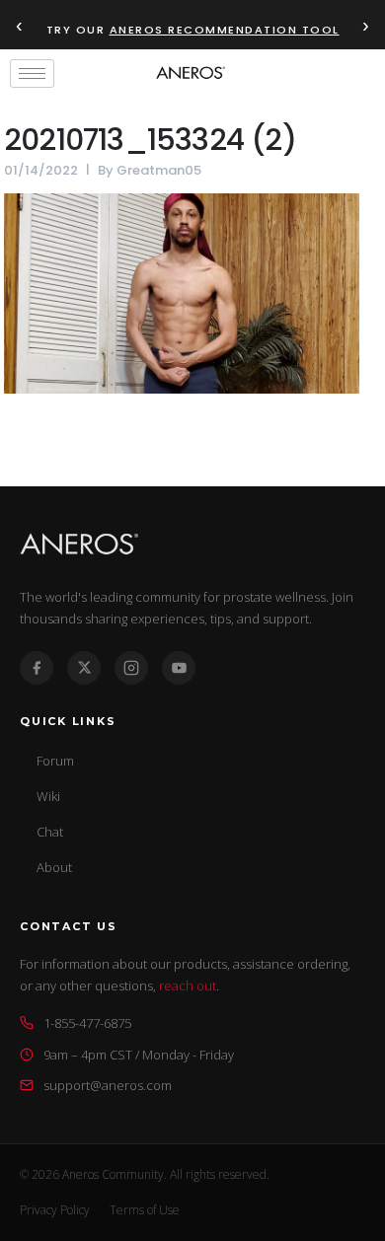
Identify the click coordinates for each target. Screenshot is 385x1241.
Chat (50, 831)
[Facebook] (36, 668)
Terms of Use (145, 1210)
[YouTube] (178, 668)
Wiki (48, 796)
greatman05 (158, 170)
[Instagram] (131, 668)
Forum (55, 760)
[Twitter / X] (84, 668)
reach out (187, 985)
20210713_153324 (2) (150, 139)
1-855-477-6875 (87, 1023)
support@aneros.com (107, 1085)
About (54, 867)
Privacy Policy (55, 1210)
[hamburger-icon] (32, 73)
